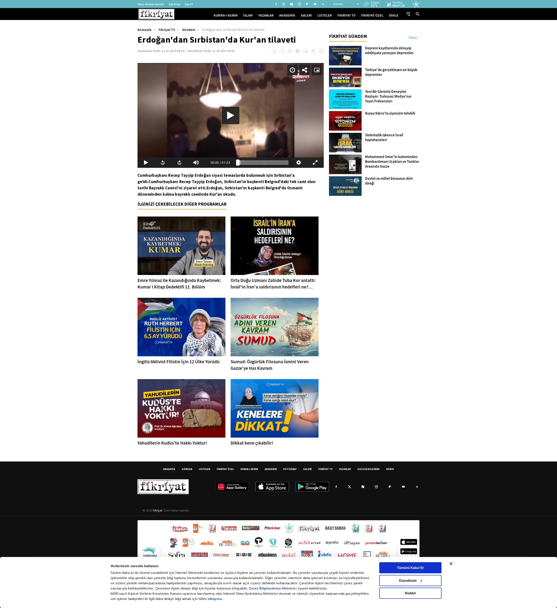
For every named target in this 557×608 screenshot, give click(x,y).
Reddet (410, 593)
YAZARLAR (265, 15)
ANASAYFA (169, 469)
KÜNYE (390, 469)
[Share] (304, 70)
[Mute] (196, 162)
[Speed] (292, 70)
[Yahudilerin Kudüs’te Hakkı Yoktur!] (181, 408)
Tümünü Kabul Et (410, 568)
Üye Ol (189, 4)
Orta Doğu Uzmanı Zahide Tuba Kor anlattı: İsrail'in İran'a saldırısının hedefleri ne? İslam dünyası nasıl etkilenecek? (273, 283)
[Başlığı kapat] (451, 563)
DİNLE (393, 15)
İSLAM (248, 15)
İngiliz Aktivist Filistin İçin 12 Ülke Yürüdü (179, 362)
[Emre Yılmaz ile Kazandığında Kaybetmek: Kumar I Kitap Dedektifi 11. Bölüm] (181, 246)
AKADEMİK (287, 15)
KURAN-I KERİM (249, 469)
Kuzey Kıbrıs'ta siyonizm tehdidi (390, 113)
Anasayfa (145, 29)
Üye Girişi (174, 4)
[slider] (263, 162)
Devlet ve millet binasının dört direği (389, 181)
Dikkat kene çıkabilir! (252, 443)
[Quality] (298, 162)
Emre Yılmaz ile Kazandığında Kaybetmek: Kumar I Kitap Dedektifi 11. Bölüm (179, 283)
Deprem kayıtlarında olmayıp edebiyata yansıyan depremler (389, 50)
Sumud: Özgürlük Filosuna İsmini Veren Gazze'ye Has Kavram (270, 365)
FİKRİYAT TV (346, 15)
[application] (231, 115)
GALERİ (306, 15)
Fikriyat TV (167, 29)
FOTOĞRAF (290, 469)
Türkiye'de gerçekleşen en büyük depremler (391, 72)
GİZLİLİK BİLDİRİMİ (368, 469)
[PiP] (317, 70)
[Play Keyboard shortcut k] (146, 162)
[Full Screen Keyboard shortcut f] (315, 162)
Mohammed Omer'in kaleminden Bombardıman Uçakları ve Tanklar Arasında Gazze (392, 162)
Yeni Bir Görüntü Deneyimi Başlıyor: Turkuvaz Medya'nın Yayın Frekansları (388, 96)
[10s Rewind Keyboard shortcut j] (162, 162)
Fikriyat (157, 510)
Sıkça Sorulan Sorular (151, 4)
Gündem (188, 29)
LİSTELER (324, 15)
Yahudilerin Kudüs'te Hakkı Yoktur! (172, 443)
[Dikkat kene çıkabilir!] (275, 408)
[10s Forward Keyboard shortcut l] (179, 162)
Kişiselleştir (408, 580)
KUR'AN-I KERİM (226, 15)
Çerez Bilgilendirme (265, 588)
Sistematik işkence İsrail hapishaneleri (384, 137)
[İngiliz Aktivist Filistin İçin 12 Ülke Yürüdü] (181, 327)
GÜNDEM (187, 469)
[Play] (230, 115)
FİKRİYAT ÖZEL (372, 15)
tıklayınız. (215, 599)
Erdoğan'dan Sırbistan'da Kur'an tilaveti (233, 29)
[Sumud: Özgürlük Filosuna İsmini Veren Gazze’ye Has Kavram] (275, 327)
